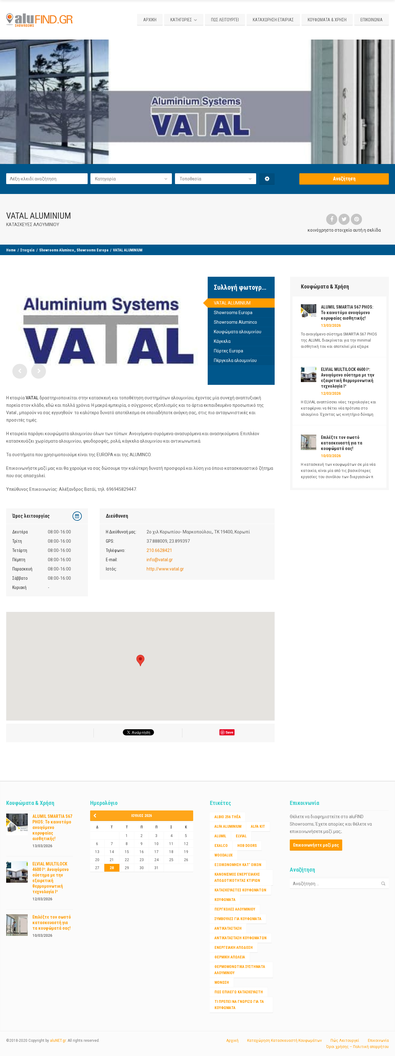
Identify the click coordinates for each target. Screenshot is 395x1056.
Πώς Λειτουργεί (345, 1040)
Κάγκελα (222, 341)
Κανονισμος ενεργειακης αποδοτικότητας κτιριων (237, 877)
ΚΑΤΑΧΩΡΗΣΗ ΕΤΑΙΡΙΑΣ (273, 19)
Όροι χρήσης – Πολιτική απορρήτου (357, 1047)
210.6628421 (159, 550)
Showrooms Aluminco (56, 250)
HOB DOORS (247, 846)
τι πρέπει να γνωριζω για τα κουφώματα (239, 1004)
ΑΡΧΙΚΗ (149, 19)
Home (11, 250)
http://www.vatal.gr (165, 568)
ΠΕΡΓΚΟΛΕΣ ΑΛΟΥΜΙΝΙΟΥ (234, 909)
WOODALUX (223, 855)
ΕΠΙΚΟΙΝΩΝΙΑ (371, 19)
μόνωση (221, 982)
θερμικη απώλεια (229, 957)
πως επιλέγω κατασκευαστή (238, 992)
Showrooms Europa (92, 250)
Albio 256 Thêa (227, 817)
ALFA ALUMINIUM (227, 826)
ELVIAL (241, 836)
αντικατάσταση (228, 928)
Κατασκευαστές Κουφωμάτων (240, 890)
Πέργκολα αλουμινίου (235, 360)
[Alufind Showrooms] (40, 19)
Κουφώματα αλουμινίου (237, 331)
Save (229, 732)
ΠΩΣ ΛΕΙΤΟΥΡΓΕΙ (225, 19)
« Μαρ (97, 815)
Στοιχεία (27, 250)
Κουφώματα (224, 900)
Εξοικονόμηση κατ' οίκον (237, 865)
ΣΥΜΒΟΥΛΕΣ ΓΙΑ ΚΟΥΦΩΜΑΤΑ (237, 919)
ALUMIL (220, 836)
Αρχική (232, 1040)
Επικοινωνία (378, 1040)
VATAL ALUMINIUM (232, 303)
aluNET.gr (58, 1040)
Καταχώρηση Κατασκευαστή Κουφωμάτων (284, 1040)
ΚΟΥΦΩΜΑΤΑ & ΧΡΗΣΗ (327, 19)
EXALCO (221, 846)
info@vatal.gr (160, 559)
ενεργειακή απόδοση (233, 947)
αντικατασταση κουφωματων (240, 938)
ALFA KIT (258, 826)
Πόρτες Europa (228, 350)
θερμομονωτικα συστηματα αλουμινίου (239, 970)
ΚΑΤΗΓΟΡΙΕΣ (181, 19)
